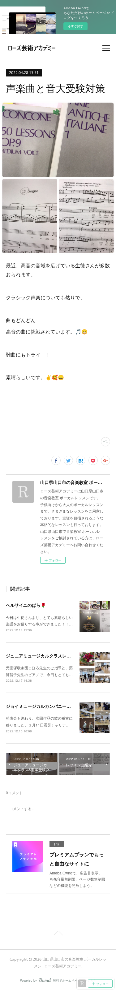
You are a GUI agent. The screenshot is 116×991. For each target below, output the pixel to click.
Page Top (58, 934)
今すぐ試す (75, 26)
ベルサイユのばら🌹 (26, 605)
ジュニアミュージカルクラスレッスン (42, 655)
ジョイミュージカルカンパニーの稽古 (42, 706)
